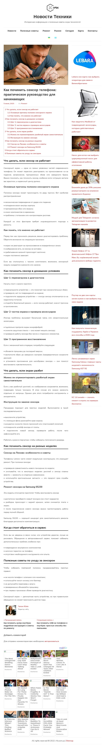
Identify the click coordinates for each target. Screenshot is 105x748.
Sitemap (69, 741)
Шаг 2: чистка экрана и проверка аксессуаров (28, 125)
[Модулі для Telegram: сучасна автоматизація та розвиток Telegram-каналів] (85, 207)
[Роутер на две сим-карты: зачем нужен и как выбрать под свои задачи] (85, 279)
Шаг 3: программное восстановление (24, 128)
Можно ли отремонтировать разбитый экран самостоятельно (35, 134)
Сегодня (69, 31)
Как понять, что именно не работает (24, 116)
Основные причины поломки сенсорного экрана (29, 113)
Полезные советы (29, 31)
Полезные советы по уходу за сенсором (23, 153)
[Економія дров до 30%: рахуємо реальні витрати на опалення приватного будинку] (85, 177)
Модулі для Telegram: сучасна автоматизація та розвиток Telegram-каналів (85, 221)
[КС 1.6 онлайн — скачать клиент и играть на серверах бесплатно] (85, 384)
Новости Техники (53, 16)
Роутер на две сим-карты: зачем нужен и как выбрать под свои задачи (86, 298)
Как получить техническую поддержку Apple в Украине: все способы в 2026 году (85, 331)
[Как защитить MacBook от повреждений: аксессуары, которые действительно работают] (85, 104)
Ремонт (46, 31)
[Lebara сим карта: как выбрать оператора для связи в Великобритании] (85, 60)
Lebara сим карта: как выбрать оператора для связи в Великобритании (85, 80)
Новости (12, 31)
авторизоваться (52, 641)
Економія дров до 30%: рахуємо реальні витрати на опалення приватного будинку (86, 190)
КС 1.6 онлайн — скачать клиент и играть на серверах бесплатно (85, 400)
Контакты (92, 31)
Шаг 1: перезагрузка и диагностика (24, 122)
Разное (57, 31)
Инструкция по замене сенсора (22, 138)
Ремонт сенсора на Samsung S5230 (24, 147)
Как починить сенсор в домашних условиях (24, 119)
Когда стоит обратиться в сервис (20, 150)
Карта (81, 31)
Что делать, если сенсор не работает (21, 109)
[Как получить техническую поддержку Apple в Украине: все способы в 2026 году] (85, 316)
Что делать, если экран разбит (19, 131)
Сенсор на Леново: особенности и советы (26, 144)
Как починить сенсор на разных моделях (23, 141)
